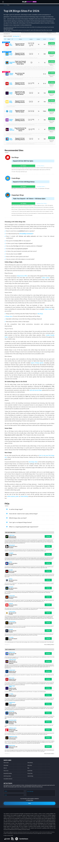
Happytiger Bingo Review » (51, 64)
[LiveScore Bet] (6, 597)
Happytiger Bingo (12, 63)
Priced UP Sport (12, 621)
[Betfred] (6, 563)
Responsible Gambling (8, 773)
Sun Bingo (10, 45)
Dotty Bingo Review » (51, 85)
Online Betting (30, 762)
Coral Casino (11, 711)
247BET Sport (11, 535)
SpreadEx (11, 569)
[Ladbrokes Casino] (6, 729)
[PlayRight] (29, 2)
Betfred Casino (12, 745)
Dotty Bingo (10, 84)
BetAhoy (10, 578)
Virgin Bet (11, 603)
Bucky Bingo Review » (51, 95)
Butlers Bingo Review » (51, 121)
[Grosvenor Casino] (6, 722)
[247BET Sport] (6, 536)
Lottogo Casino (12, 670)
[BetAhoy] (6, 580)
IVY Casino (11, 637)
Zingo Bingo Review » (51, 113)
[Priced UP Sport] (6, 622)
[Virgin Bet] (6, 605)
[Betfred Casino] (6, 746)
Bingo (8, 5)
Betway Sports (12, 545)
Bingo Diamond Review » (51, 131)
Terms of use (6, 770)
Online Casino (6, 762)
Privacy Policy (29, 773)
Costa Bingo (10, 54)
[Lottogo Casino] (6, 671)
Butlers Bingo (11, 120)
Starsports (11, 586)
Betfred (10, 562)
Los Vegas (11, 693)
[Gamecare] (13, 838)
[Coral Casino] (6, 713)
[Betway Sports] (6, 546)
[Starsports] (6, 588)
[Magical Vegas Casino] (6, 688)
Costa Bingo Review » (51, 56)
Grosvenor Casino (12, 720)
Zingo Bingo (10, 111)
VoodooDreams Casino (12, 703)
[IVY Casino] (6, 638)
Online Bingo (6, 765)
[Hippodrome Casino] (6, 737)
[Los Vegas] (6, 695)
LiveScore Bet (12, 595)
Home (5, 5)
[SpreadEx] (6, 571)
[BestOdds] (6, 630)
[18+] (17, 838)
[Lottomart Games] (6, 661)
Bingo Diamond (11, 129)
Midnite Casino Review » (52, 76)
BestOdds (11, 629)
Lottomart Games (12, 659)
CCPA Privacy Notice (7, 776)
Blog (28, 768)
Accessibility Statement (8, 778)
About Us (5, 768)
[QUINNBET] (6, 554)
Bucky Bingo (10, 93)
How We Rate (29, 770)
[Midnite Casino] (6, 653)
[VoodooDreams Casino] (6, 704)
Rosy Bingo (10, 139)
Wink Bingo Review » (51, 103)
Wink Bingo (10, 102)
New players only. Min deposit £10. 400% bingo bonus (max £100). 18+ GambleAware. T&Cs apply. (21, 57)
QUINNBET (11, 553)
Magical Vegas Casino (12, 686)
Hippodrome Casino (13, 736)
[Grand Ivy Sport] (6, 613)
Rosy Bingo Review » (51, 141)
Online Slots (29, 765)
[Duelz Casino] (6, 679)
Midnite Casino (11, 74)
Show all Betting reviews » (49, 644)
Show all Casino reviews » (49, 753)
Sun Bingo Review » (51, 46)
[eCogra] (7, 838)
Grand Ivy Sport (12, 611)
